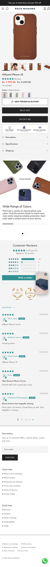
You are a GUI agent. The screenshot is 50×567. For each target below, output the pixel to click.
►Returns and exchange (12, 473)
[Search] (8, 8)
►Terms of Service (10, 490)
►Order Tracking (9, 517)
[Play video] (42, 283)
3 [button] (25, 419)
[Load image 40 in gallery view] (25, 37)
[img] (8, 314)
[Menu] (3, 8)
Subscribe (9, 457)
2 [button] (21, 419)
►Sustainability (8, 521)
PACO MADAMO (13, 558)
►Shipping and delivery (12, 481)
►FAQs (5, 526)
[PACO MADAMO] (25, 8)
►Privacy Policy (8, 494)
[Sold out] (4, 95)
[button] (8, 78)
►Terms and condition (11, 485)
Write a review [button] (25, 277)
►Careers (6, 513)
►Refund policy (8, 477)
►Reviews (6, 509)
